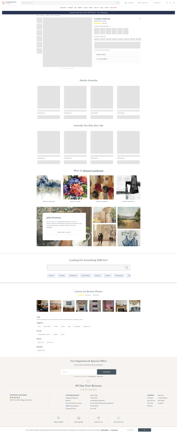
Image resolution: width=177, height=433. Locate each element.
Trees (69, 326)
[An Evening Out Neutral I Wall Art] (104, 235)
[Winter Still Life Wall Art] (128, 238)
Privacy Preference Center (74, 403)
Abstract (47, 15)
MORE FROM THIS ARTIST (64, 232)
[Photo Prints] (129, 275)
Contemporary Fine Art (44, 334)
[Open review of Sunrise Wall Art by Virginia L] (55, 306)
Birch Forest (47, 326)
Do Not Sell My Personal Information (101, 403)
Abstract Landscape (55, 15)
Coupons (161, 403)
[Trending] (61, 275)
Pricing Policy (94, 406)
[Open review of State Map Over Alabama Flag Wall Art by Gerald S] (82, 306)
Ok (144, 430)
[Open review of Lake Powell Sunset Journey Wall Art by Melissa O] (108, 306)
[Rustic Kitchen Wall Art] (104, 215)
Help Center (94, 395)
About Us (161, 395)
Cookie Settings (104, 430)
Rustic (62, 334)
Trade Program (162, 398)
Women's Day (86, 326)
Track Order (94, 398)
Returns (68, 400)
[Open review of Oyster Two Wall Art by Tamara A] (69, 306)
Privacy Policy (114, 430)
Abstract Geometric (102, 201)
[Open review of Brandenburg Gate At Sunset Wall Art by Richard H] (95, 306)
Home (38, 15)
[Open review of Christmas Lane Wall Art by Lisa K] (121, 306)
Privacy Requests (73, 406)
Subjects (42, 15)
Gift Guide (161, 400)
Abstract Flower (75, 201)
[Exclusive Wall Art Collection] (97, 275)
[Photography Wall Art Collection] (119, 275)
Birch (39, 326)
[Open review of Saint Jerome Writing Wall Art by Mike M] (42, 306)
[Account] (167, 3)
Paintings (42, 350)
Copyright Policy (71, 408)
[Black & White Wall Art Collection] (86, 275)
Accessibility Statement (97, 400)
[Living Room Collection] (73, 275)
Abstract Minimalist (128, 201)
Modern (56, 334)
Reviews (149, 406)
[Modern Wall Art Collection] (108, 275)
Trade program (157, 2)
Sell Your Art (151, 400)
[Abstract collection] (51, 275)
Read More (49, 227)
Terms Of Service (92, 376)
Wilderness (77, 326)
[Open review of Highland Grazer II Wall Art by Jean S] (134, 306)
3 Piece (42, 342)
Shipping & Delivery (72, 398)
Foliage (56, 326)
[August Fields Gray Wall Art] (128, 218)
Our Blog (150, 398)
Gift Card (150, 403)
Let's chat (93, 408)
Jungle (63, 326)
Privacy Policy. (100, 376)
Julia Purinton (102, 21)
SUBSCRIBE (106, 372)
